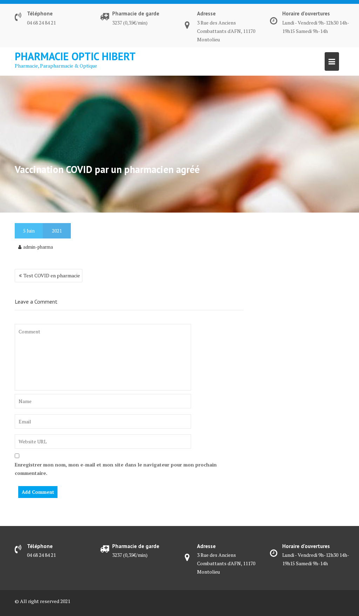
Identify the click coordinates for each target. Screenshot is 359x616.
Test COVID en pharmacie (51, 275)
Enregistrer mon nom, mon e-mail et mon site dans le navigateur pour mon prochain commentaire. (116, 468)
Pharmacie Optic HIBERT (75, 56)
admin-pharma (38, 247)
